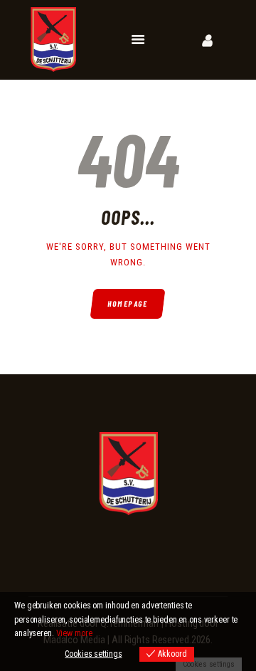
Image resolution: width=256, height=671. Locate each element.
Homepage (128, 303)
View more (74, 633)
